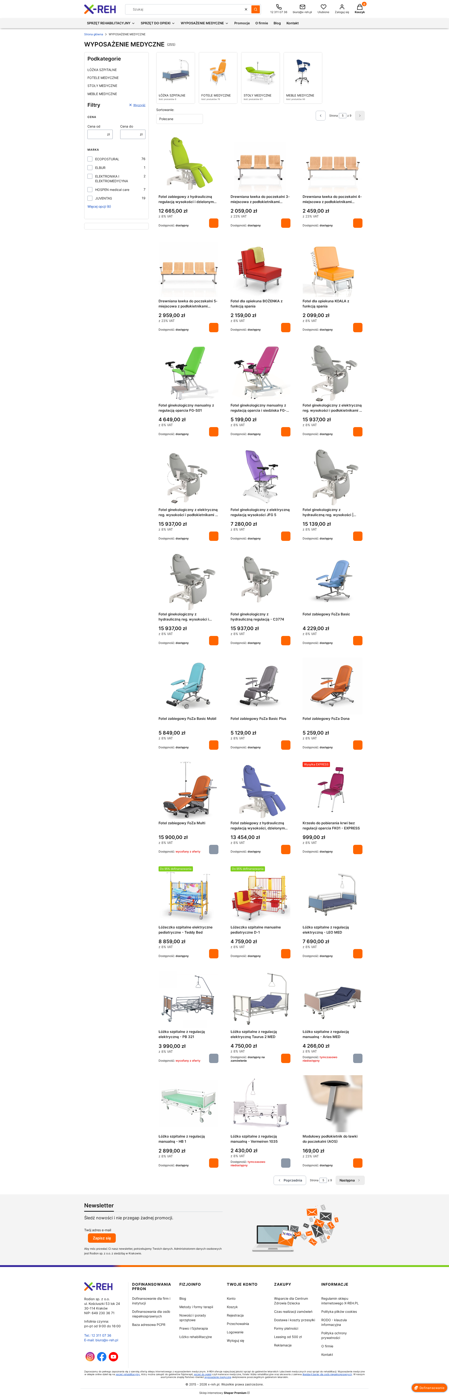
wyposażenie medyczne (217, 1377)
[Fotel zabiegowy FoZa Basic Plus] (260, 686)
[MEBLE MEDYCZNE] (303, 72)
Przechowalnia (238, 1324)
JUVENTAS (103, 198)
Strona (333, 115)
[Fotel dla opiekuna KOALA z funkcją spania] (332, 268)
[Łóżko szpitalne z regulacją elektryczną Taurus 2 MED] (260, 999)
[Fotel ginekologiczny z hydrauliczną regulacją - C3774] (260, 581)
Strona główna (93, 34)
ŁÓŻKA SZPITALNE (102, 70)
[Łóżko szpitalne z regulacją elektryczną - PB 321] (188, 999)
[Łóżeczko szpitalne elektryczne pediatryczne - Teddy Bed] (188, 895)
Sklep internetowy (222, 1393)
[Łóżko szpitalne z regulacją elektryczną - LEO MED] (332, 895)
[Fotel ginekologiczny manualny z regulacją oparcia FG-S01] (188, 373)
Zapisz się (102, 1238)
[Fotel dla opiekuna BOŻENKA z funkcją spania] (260, 268)
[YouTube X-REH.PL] (113, 1360)
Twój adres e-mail (97, 1230)
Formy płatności (286, 1328)
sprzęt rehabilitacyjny (128, 1374)
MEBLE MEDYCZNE (102, 94)
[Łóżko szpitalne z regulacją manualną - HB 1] (188, 1104)
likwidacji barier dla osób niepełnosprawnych (327, 1374)
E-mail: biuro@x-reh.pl (101, 1340)
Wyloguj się (235, 1340)
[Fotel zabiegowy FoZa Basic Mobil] (188, 686)
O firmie (327, 1346)
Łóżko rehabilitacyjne (195, 1337)
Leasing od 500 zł (288, 1337)
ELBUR (100, 168)
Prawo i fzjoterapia (193, 1328)
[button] (255, 9)
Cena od (93, 126)
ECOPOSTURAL (107, 159)
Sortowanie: (165, 110)
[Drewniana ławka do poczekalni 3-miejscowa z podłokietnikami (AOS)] (260, 164)
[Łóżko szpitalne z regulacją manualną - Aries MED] (332, 999)
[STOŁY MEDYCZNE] (260, 72)
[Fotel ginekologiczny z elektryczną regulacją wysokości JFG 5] (260, 477)
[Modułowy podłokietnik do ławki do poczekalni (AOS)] (332, 1104)
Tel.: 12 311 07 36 (97, 1335)
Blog (182, 1298)
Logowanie (235, 1332)
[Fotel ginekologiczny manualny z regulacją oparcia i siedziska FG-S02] (260, 373)
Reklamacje (283, 1345)
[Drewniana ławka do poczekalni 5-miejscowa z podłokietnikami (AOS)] (188, 268)
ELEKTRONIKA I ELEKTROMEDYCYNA (111, 178)
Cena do (126, 126)
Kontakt (327, 1354)
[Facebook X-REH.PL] (101, 1360)
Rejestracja (235, 1315)
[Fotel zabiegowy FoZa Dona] (332, 686)
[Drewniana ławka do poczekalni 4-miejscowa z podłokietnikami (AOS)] (332, 164)
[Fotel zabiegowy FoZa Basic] (332, 581)
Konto (231, 1298)
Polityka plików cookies (339, 1311)
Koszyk (232, 1307)
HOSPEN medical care (112, 190)
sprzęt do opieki (202, 1374)
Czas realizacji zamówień (293, 1311)
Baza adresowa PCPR (148, 1325)
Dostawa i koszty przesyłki (294, 1320)
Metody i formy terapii (196, 1307)
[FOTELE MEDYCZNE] (218, 72)
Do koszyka (213, 223)
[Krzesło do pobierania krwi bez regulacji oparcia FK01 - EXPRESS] (332, 790)
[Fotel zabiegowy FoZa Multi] (188, 790)
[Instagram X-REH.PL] (90, 1360)
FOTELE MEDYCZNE (103, 78)
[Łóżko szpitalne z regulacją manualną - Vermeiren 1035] (260, 1104)
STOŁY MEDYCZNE (102, 86)
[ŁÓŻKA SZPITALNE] (175, 72)
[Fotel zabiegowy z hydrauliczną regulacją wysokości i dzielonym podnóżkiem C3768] (188, 164)
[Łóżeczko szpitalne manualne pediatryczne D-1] (260, 895)
